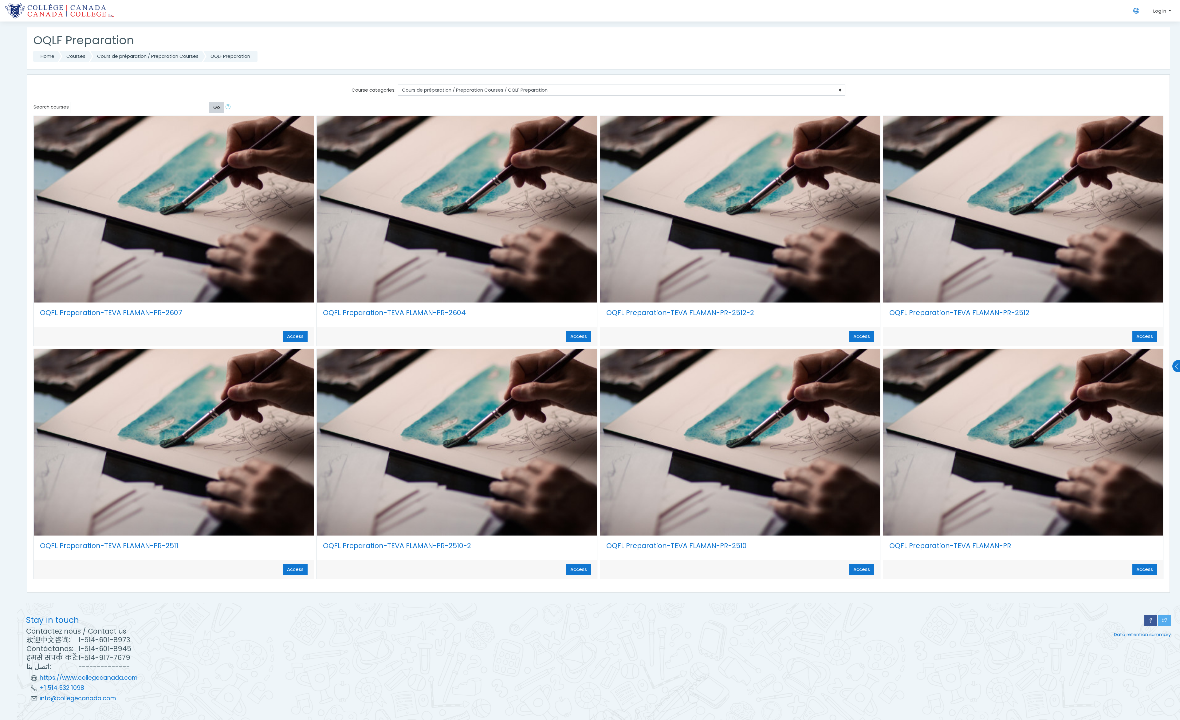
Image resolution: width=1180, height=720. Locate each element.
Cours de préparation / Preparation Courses (148, 56)
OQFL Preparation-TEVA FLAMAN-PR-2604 (394, 313)
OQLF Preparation (230, 56)
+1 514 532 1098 (62, 688)
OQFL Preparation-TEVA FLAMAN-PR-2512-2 (680, 313)
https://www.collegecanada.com (89, 678)
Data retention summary (1142, 634)
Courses (75, 56)
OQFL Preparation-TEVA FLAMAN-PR (950, 546)
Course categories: (373, 90)
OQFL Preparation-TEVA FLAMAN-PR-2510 (676, 546)
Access (295, 336)
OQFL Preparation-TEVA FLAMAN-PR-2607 (111, 313)
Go (216, 107)
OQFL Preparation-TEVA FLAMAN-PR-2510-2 (397, 546)
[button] (229, 107)
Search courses (51, 107)
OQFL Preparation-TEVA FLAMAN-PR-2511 (109, 546)
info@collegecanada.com (78, 698)
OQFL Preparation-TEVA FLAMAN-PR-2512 (959, 313)
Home (47, 56)
